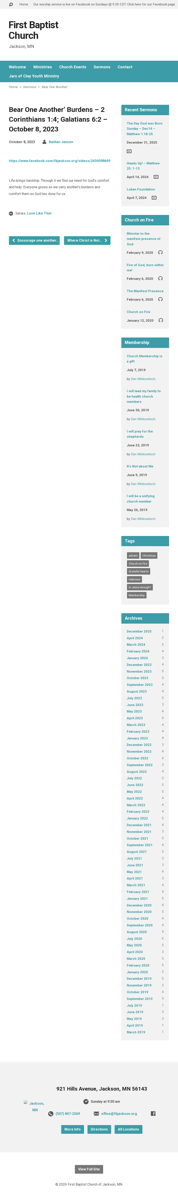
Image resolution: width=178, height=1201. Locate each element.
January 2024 (137, 658)
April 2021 (135, 878)
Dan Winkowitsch (143, 379)
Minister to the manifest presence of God (144, 239)
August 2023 (137, 691)
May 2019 (134, 1019)
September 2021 (140, 845)
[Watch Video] (129, 151)
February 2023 (138, 732)
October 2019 (137, 992)
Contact (125, 67)
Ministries (42, 67)
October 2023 (137, 678)
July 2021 (134, 858)
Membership (137, 595)
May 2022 (134, 792)
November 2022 (139, 752)
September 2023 (140, 685)
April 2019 (135, 1025)
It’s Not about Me (140, 466)
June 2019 (135, 1012)
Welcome (17, 67)
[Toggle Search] (11, 4)
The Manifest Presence (145, 291)
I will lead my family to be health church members (144, 396)
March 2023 (136, 725)
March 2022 (136, 805)
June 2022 (135, 785)
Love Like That (39, 213)
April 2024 (135, 638)
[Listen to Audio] (160, 252)
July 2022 (134, 778)
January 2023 (137, 738)
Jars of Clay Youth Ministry (34, 76)
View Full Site (89, 1169)
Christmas (149, 555)
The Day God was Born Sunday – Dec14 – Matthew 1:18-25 (144, 128)
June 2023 (135, 705)
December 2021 (139, 825)
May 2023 (134, 711)
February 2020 (138, 965)
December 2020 (139, 905)
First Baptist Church (33, 30)
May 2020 (134, 945)
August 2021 (137, 852)
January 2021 (137, 899)
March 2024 (136, 645)
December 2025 (139, 631)
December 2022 (139, 745)
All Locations (128, 1129)
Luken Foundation (141, 189)
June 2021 (135, 865)
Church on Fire (138, 312)
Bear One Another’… (56, 87)
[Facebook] (153, 1113)
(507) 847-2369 (68, 1114)
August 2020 (137, 932)
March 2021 (136, 885)
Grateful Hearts (138, 571)
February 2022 (138, 812)
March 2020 (136, 959)
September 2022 (140, 765)
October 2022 (137, 758)
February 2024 (138, 651)
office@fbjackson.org (119, 1114)
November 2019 (139, 985)
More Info (72, 1129)
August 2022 (137, 772)
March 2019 (136, 1032)
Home (23, 4)
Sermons (102, 67)
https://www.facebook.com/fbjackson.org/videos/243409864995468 (64, 161)
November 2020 (139, 912)
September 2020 (140, 925)
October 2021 (137, 839)
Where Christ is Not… (85, 240)
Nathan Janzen (61, 142)
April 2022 (135, 798)
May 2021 (134, 872)
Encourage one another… (38, 240)
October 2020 (137, 919)
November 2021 (139, 832)
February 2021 (138, 892)
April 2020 (135, 952)
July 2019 (134, 1006)
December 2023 (139, 665)
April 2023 (135, 718)
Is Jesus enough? (140, 587)
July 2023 (134, 698)
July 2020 (134, 939)
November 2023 (139, 671)
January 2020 (137, 972)
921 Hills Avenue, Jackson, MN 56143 (101, 1089)
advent (133, 555)
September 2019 (140, 999)
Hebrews (134, 579)
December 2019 (139, 979)
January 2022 (137, 818)
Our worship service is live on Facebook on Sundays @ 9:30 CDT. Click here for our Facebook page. (104, 4)
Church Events (72, 67)
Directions (99, 1129)
